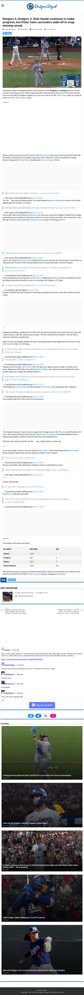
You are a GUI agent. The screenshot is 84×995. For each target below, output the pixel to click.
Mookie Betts (15, 220)
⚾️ (42, 705)
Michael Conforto (24, 260)
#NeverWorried (10, 458)
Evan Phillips (42, 369)
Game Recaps (37, 29)
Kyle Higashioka (58, 200)
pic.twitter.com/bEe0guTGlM (14, 502)
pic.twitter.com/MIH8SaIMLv (59, 470)
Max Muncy (37, 278)
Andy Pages (25, 160)
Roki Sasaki (44, 155)
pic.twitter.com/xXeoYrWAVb (66, 208)
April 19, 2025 (37, 198)
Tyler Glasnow (34, 574)
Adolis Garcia (15, 98)
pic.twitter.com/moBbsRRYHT (61, 392)
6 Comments (51, 29)
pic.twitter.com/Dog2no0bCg (46, 285)
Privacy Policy (42, 990)
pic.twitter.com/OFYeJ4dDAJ (49, 193)
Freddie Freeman (36, 220)
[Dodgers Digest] (42, 5)
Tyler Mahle (61, 574)
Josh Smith (74, 450)
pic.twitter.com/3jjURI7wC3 (26, 360)
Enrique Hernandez (48, 434)
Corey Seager (48, 160)
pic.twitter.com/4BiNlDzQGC (19, 380)
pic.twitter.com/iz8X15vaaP (34, 487)
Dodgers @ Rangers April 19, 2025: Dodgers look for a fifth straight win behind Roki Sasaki (15, 610)
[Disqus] (42, 673)
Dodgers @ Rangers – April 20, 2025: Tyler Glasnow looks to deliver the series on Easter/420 (68, 610)
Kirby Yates (62, 95)
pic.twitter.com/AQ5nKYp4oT (26, 458)
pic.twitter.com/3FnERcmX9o (15, 271)
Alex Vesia (46, 387)
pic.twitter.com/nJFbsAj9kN (52, 253)
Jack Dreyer (26, 367)
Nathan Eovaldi (34, 215)
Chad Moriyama (10, 29)
